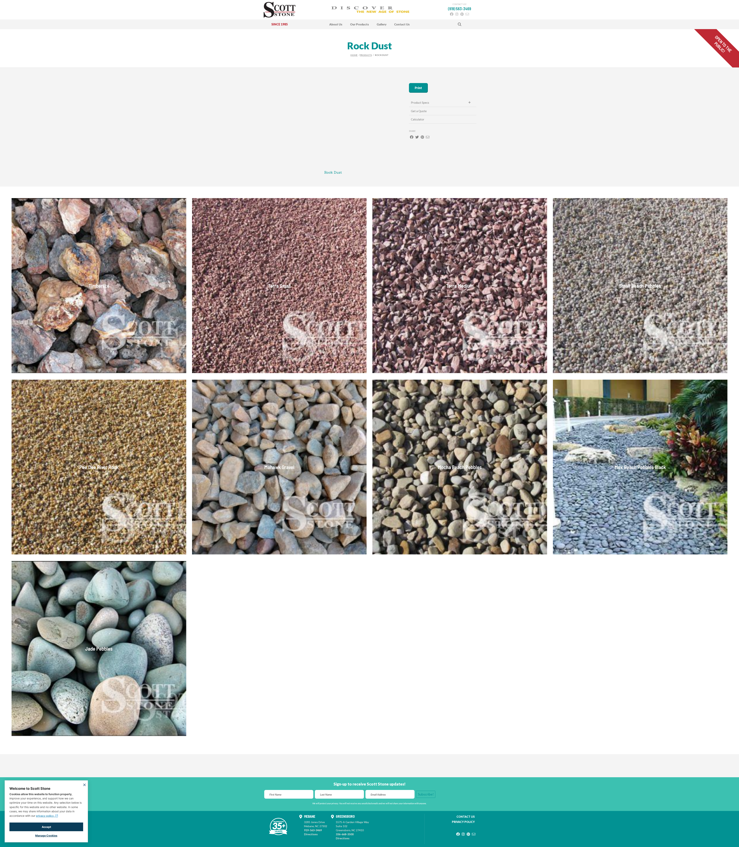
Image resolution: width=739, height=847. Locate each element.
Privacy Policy (463, 821)
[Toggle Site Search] (459, 24)
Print (418, 88)
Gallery (381, 24)
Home (354, 55)
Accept (46, 826)
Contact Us (402, 24)
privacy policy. (45, 815)
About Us (335, 24)
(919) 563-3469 (459, 8)
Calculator (417, 119)
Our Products (359, 24)
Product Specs (420, 102)
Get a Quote (419, 111)
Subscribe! (426, 794)
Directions (311, 834)
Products (366, 55)
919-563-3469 (313, 830)
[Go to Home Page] (279, 10)
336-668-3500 (345, 834)
